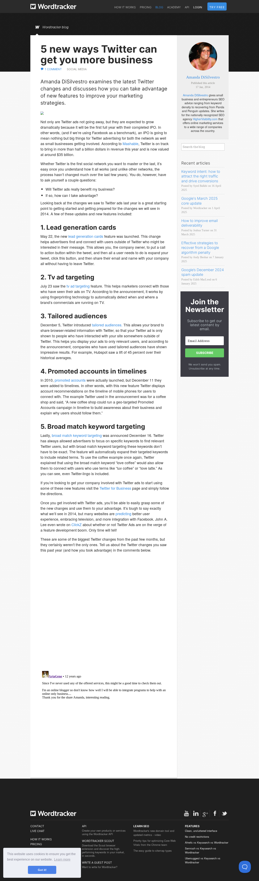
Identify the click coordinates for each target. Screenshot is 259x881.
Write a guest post (97, 862)
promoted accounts (70, 380)
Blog (159, 7)
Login (197, 7)
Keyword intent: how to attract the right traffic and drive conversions (200, 176)
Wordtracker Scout (98, 841)
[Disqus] (104, 615)
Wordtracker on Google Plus (205, 813)
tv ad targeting (78, 286)
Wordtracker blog (55, 27)
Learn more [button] (62, 859)
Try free (217, 7)
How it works (125, 7)
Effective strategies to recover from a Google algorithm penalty (200, 248)
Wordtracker (53, 6)
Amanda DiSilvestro (203, 77)
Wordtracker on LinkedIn (196, 813)
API (187, 7)
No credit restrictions (197, 837)
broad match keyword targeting (77, 435)
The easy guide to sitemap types (152, 850)
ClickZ (76, 524)
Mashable (130, 143)
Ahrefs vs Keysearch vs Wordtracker (206, 842)
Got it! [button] (42, 869)
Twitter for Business (115, 488)
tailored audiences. (107, 324)
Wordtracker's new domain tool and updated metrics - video (153, 833)
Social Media (77, 69)
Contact (37, 826)
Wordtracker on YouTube (186, 813)
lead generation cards (85, 236)
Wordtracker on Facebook (215, 813)
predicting (123, 513)
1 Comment (53, 69)
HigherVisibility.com (205, 119)
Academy (174, 7)
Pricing (145, 7)
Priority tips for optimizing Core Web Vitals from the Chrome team (154, 843)
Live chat (37, 831)
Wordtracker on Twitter (224, 813)
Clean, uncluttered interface (201, 831)
